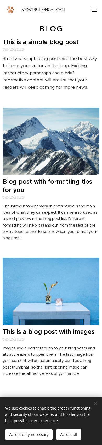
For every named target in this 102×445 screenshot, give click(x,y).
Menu (94, 9)
